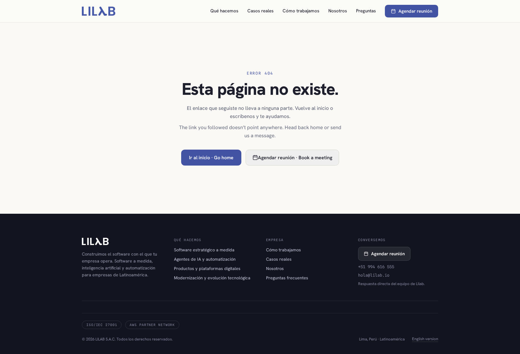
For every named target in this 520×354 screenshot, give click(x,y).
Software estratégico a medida (204, 250)
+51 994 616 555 (376, 266)
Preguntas (366, 11)
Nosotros (337, 11)
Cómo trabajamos (301, 11)
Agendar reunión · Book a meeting (295, 157)
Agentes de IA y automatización (205, 259)
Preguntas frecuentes (287, 278)
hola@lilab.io (373, 275)
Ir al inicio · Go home (211, 157)
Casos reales (260, 11)
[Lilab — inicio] (98, 11)
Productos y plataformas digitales (207, 268)
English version (425, 338)
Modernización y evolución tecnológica (212, 278)
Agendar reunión (415, 11)
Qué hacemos (224, 11)
